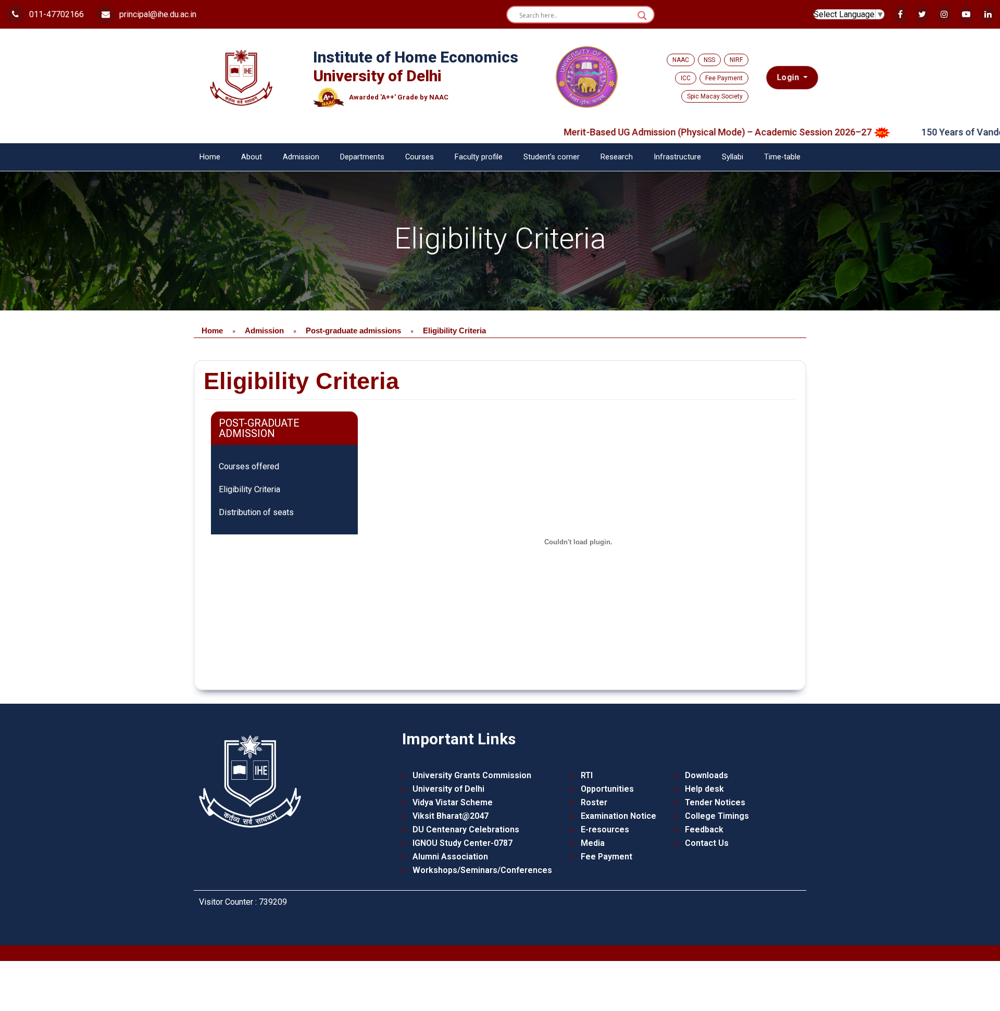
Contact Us (707, 843)
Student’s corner (551, 157)
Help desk (704, 789)
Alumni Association (450, 857)
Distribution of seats (256, 512)
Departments (362, 157)
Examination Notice (618, 816)
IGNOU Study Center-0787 (462, 843)
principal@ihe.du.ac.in (156, 14)
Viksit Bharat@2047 (451, 816)
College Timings (717, 816)
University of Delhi (448, 789)
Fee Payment (724, 78)
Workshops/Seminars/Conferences (482, 870)
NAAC (680, 60)
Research (617, 157)
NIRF (736, 60)
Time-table (782, 157)
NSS (709, 60)
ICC (686, 78)
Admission (301, 157)
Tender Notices (715, 802)
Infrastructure (677, 157)
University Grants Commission (472, 775)
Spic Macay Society (715, 96)
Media (593, 843)
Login (789, 77)
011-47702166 (55, 14)
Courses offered (249, 466)
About (251, 157)
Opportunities (607, 789)
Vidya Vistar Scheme (453, 802)
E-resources (605, 829)
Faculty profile (479, 157)
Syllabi (732, 157)
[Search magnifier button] (642, 15)
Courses (419, 157)
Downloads (706, 775)
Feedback (704, 829)
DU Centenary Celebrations (466, 829)
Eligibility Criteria (249, 489)
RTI (587, 775)
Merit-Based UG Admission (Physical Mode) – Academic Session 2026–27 (681, 132)
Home (209, 157)
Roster (594, 802)
